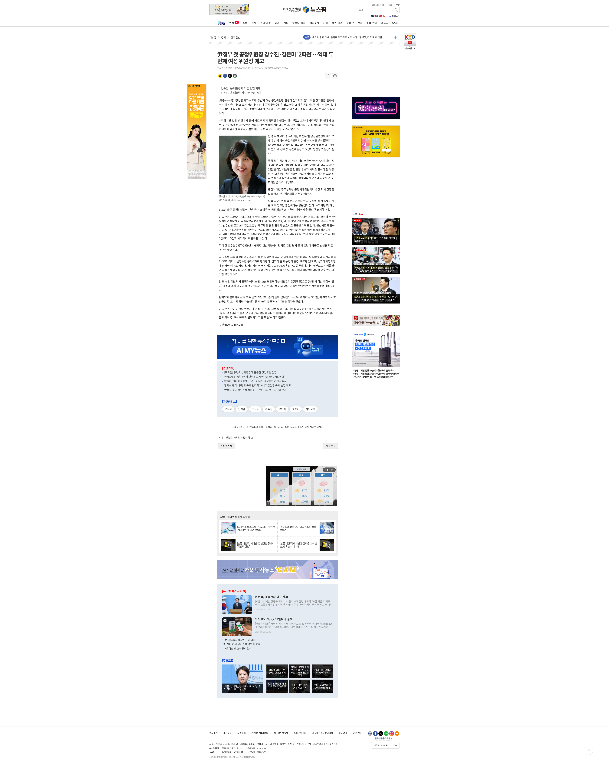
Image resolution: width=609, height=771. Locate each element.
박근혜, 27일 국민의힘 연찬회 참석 (241, 644)
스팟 (358, 214)
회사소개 (213, 733)
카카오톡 (220, 76)
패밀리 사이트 (381, 745)
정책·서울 (265, 23)
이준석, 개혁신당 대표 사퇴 (271, 597)
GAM (395, 23)
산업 (325, 23)
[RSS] (397, 733)
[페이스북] (375, 733)
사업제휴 (241, 733)
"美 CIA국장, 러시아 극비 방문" (240, 639)
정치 (253, 23)
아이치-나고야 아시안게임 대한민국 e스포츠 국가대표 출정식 (300, 671)
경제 (277, 23)
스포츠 (384, 23)
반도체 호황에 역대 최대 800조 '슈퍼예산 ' (277, 686)
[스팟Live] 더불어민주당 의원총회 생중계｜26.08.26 (376, 239)
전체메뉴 (212, 22)
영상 (231, 23)
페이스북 (225, 76)
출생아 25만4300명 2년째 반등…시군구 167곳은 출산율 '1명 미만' (345, 37)
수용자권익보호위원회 (322, 733)
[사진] (237, 604)
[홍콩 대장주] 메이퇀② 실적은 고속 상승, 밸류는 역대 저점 (298, 545)
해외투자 (314, 23)
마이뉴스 (394, 16)
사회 (286, 23)
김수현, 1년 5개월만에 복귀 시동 (299, 686)
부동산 (350, 23)
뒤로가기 (227, 446)
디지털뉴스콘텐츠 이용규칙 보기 (238, 437)
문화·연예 (371, 23)
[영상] (376, 231)
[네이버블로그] (386, 733)
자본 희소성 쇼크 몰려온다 (237, 648)
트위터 (230, 76)
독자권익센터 (300, 733)
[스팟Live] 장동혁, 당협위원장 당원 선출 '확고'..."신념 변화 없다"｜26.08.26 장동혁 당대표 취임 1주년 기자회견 (376, 269)
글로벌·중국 (298, 23)
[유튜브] (370, 733)
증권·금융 (337, 23)
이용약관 (343, 733)
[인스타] (391, 733)
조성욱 (255, 409)
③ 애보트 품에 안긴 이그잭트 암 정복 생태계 (298, 528)
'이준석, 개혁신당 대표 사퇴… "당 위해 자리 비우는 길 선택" (242, 688)
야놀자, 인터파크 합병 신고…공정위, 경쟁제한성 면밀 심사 (255, 381)
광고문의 (357, 733)
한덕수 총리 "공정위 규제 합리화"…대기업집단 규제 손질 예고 (257, 385)
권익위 (295, 409)
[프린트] (335, 76)
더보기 (395, 37)
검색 (396, 10)
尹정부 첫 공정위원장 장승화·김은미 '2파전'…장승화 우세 (255, 389)
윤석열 (241, 409)
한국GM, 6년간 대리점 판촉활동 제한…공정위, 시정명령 (254, 376)
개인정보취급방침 (260, 733)
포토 (245, 23)
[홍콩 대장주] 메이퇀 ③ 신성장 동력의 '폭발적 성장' (255, 545)
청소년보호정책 (281, 733)
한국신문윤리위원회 (383, 739)
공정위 (228, 409)
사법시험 (310, 409)
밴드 (235, 76)
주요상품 (227, 733)
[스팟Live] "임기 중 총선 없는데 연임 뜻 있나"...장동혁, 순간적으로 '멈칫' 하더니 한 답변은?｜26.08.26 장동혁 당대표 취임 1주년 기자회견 (376, 298)
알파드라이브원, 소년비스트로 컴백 (322, 686)
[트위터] (380, 733)
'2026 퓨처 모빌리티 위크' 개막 (322, 671)
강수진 (268, 409)
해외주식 (378, 16)
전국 (360, 23)
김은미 (282, 409)
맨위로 (329, 446)
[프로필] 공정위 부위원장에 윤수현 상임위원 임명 (250, 372)
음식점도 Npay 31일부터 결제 (273, 619)
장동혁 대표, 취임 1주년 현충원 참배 (277, 671)
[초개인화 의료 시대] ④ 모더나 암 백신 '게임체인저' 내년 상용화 (256, 528)
